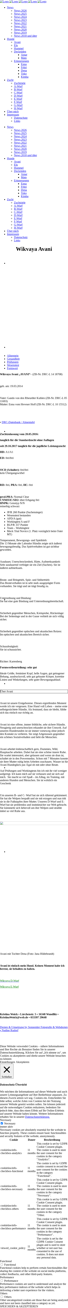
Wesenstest (13, 365)
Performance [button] (7, 1277)
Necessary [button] (5, 1119)
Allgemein (12, 355)
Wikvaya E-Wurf (9, 986)
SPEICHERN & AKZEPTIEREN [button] (19, 1306)
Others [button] (3, 1293)
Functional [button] (6, 1261)
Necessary (10, 1123)
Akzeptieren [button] (22, 1062)
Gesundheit (13, 358)
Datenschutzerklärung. (37, 1116)
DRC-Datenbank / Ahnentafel (18, 422)
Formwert (12, 368)
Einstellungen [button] (7, 1062)
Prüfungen (12, 361)
